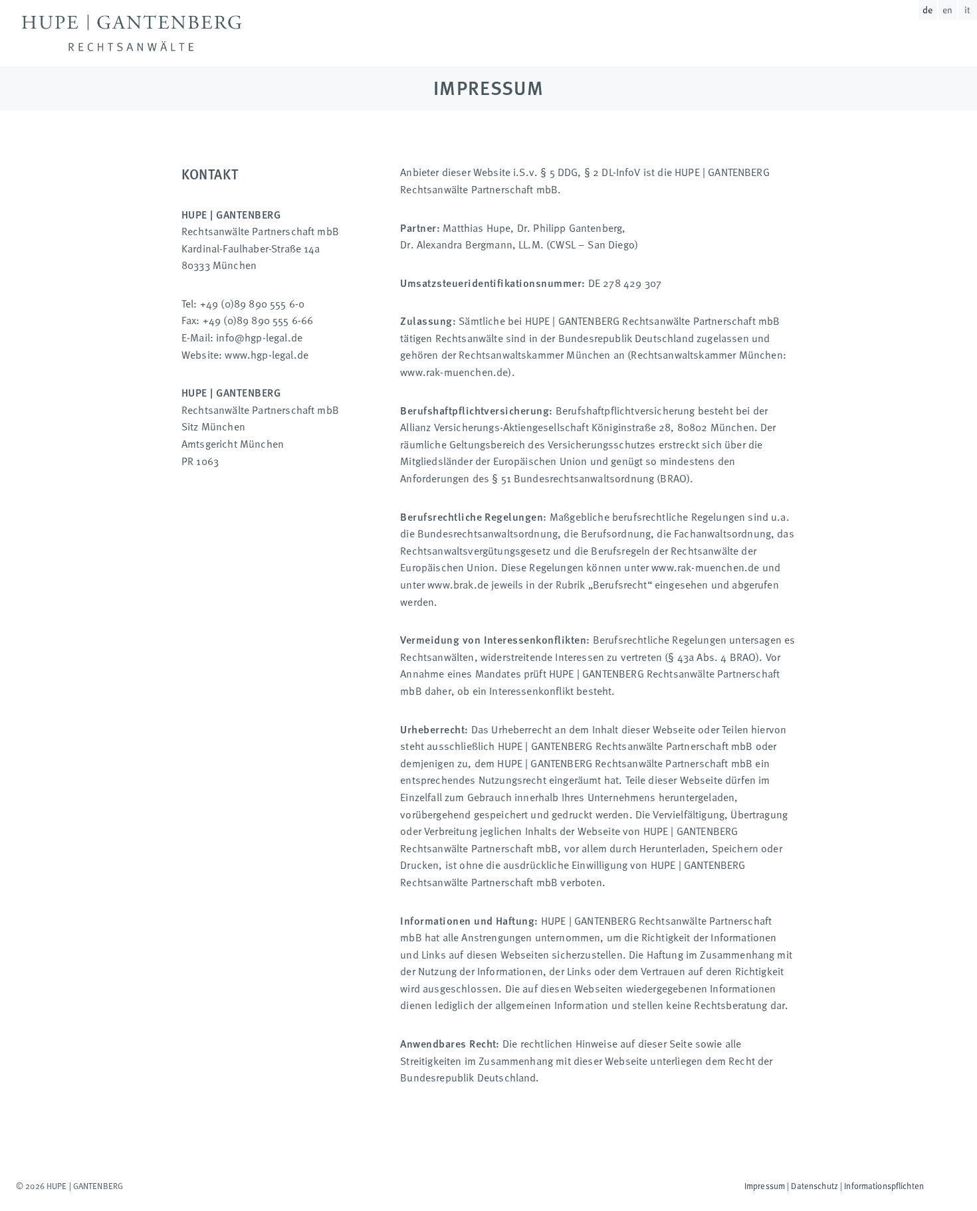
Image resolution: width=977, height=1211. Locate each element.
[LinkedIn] (138, 1185)
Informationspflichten (884, 1186)
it (967, 9)
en (947, 9)
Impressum (764, 1186)
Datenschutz (814, 1186)
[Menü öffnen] (949, 45)
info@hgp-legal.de (259, 336)
